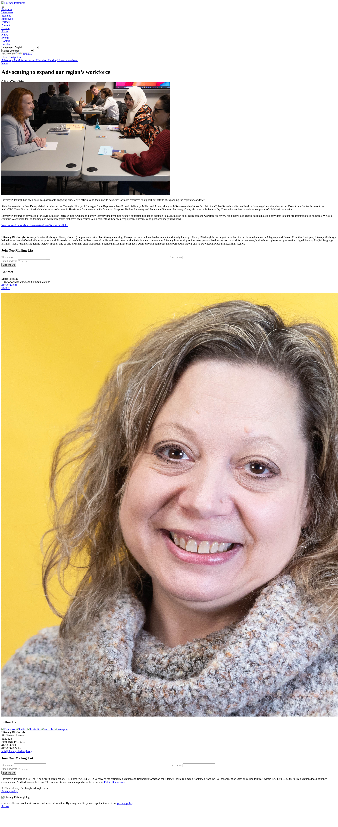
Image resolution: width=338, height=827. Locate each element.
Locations (6, 44)
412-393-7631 (9, 285)
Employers (7, 18)
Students (6, 15)
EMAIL (5, 288)
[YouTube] (48, 729)
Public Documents (114, 782)
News (4, 34)
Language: (7, 47)
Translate (28, 53)
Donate (5, 28)
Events (5, 37)
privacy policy (125, 803)
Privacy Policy (9, 791)
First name (7, 257)
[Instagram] (61, 729)
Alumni (5, 25)
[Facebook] (8, 729)
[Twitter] (21, 729)
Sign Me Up (9, 265)
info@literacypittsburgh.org (16, 751)
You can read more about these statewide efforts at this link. (34, 225)
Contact (5, 40)
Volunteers (7, 12)
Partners (5, 21)
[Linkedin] (34, 729)
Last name (176, 257)
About (4, 31)
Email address (9, 260)
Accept (5, 806)
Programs (6, 9)
